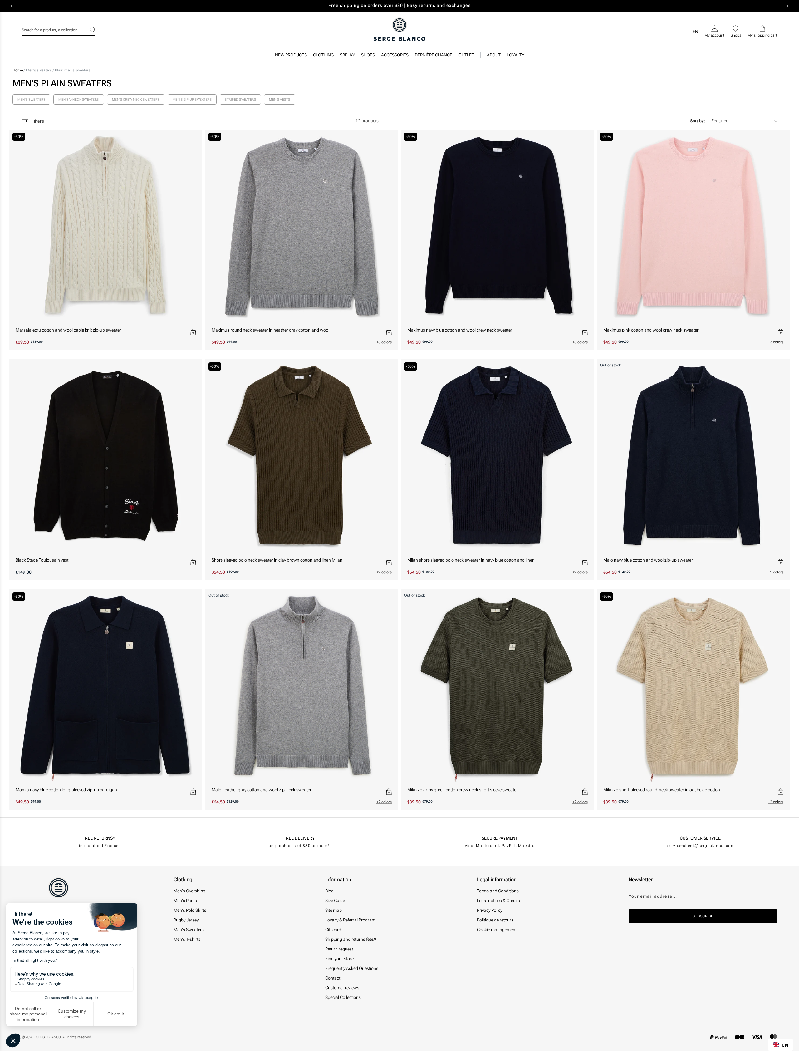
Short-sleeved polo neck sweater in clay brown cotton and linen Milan (277, 559)
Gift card (333, 929)
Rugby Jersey (186, 919)
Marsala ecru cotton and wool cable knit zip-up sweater (68, 329)
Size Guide (335, 900)
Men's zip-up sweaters (192, 99)
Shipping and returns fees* (350, 939)
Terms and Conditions (498, 890)
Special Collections (343, 997)
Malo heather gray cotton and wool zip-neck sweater (261, 789)
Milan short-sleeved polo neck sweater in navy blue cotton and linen (471, 559)
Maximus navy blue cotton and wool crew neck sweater (459, 329)
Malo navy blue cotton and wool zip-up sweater (648, 559)
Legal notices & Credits (498, 900)
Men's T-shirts (187, 939)
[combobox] (58, 29)
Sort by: (697, 120)
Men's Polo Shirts (190, 910)
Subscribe (703, 916)
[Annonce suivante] (787, 6)
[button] (323, 56)
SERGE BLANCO (48, 1037)
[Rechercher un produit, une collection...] (88, 30)
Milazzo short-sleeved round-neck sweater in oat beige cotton (661, 789)
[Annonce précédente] (11, 6)
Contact (332, 977)
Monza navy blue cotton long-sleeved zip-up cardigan (66, 789)
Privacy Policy (489, 910)
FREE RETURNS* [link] (98, 838)
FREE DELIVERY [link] (299, 838)
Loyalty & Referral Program (350, 919)
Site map (333, 910)
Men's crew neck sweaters (135, 99)
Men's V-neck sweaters (78, 99)
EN (785, 1045)
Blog (329, 890)
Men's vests (279, 99)
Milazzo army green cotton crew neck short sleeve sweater (462, 789)
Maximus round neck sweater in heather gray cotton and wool (270, 329)
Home (17, 70)
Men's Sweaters (189, 929)
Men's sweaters (39, 70)
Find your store (339, 958)
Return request (339, 948)
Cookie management (497, 929)
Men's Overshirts (189, 890)
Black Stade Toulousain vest (42, 559)
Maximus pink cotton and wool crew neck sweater (651, 329)
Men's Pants (185, 900)
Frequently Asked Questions (351, 968)
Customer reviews (342, 987)
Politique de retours (495, 919)
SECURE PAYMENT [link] (500, 838)
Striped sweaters (240, 99)
